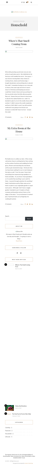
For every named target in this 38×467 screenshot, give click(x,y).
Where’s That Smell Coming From (19, 42)
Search (7, 216)
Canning (7, 427)
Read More (19, 241)
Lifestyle (7, 436)
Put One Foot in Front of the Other (21, 414)
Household (19, 37)
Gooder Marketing (29, 463)
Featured (7, 430)
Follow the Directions (21, 406)
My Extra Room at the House (19, 130)
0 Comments (8, 117)
